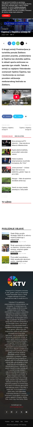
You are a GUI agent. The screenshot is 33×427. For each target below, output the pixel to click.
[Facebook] (9, 43)
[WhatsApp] (18, 43)
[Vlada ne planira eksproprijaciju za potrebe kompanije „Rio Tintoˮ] (6, 161)
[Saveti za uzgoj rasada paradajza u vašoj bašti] (6, 189)
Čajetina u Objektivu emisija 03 (25, 128)
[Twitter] (13, 43)
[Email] (22, 43)
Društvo (4, 145)
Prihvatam (6, 15)
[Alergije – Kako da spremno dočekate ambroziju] (6, 181)
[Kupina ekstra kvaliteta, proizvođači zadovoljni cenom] (6, 152)
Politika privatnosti (20, 7)
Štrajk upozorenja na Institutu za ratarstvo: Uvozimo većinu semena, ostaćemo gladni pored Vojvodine (21, 248)
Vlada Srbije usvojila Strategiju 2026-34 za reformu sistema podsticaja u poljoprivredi (21, 236)
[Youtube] (26, 412)
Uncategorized (5, 29)
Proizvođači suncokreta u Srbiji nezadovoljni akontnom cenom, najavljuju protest (20, 259)
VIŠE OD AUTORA (19, 136)
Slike (21, 421)
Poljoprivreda (14, 241)
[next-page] (6, 196)
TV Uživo (6, 201)
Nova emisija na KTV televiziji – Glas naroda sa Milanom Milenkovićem (21, 143)
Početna (7, 421)
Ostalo (26, 421)
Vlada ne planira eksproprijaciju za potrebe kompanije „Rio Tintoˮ (21, 161)
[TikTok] (16, 412)
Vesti (12, 421)
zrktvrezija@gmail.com (16, 407)
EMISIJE (17, 421)
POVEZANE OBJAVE (7, 136)
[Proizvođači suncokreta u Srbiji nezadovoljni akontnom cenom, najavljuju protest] (5, 260)
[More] (26, 43)
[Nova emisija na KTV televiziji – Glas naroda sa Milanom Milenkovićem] (6, 143)
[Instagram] (11, 412)
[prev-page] (3, 196)
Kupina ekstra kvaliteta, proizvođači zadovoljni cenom (20, 152)
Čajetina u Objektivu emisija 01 (8, 128)
